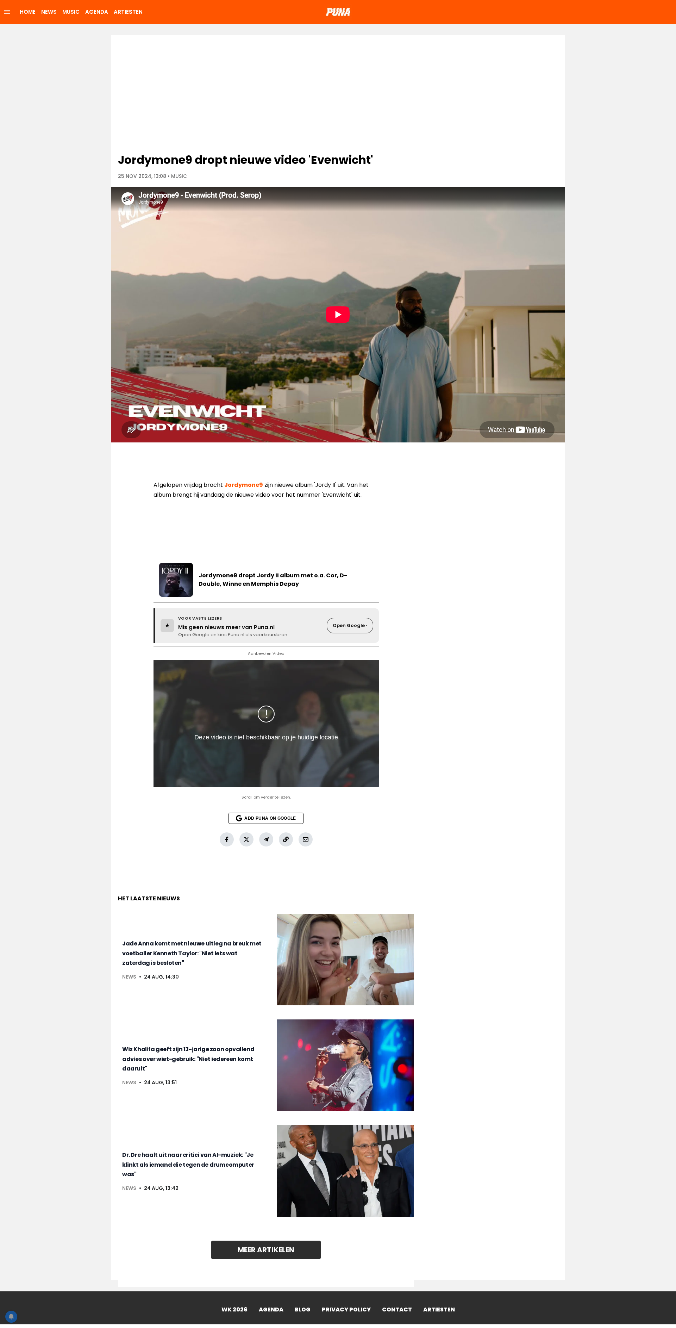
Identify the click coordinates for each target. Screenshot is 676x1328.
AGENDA (96, 11)
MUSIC (71, 11)
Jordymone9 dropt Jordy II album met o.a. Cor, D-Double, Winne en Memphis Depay (273, 579)
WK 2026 (234, 1309)
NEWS (49, 11)
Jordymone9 (243, 485)
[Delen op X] (246, 839)
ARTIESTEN (128, 11)
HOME (28, 11)
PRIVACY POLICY (346, 1309)
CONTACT (397, 1309)
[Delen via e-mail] (306, 839)
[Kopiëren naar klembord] (286, 839)
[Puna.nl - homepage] (338, 12)
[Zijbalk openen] (7, 12)
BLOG (303, 1309)
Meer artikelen (266, 1250)
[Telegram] (266, 839)
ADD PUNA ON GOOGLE (270, 818)
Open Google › (350, 625)
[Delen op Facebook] (227, 839)
